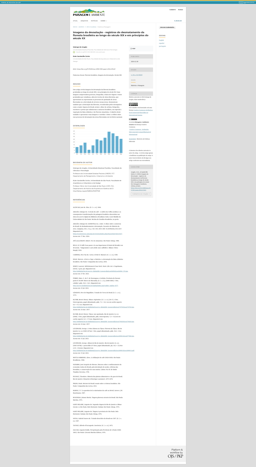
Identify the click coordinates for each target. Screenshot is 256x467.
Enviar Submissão (167, 27)
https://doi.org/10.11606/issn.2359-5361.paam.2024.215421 (96, 69)
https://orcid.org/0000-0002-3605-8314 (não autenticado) (90, 52)
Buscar (179, 21)
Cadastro (173, 9)
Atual (75, 21)
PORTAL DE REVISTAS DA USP (11, 2)
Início (75, 27)
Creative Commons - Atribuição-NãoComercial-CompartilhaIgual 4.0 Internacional (140, 132)
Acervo (81, 27)
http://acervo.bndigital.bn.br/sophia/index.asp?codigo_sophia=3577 (95, 286)
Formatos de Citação (140, 194)
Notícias (94, 21)
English (161, 40)
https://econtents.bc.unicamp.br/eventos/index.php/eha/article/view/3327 (97, 234)
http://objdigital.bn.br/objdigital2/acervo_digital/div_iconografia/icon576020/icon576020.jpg (103, 321)
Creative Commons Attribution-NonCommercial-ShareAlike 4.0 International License (141, 112)
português (162, 46)
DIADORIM (132, 139)
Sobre (103, 21)
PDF (133, 48)
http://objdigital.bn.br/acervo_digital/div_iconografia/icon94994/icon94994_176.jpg (100, 271)
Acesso (180, 9)
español (161, 43)
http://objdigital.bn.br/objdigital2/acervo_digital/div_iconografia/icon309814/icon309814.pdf (103, 350)
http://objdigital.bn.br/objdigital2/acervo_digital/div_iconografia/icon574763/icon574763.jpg (103, 307)
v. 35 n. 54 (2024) (90, 27)
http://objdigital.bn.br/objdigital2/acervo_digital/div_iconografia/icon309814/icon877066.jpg (103, 336)
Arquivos (84, 21)
